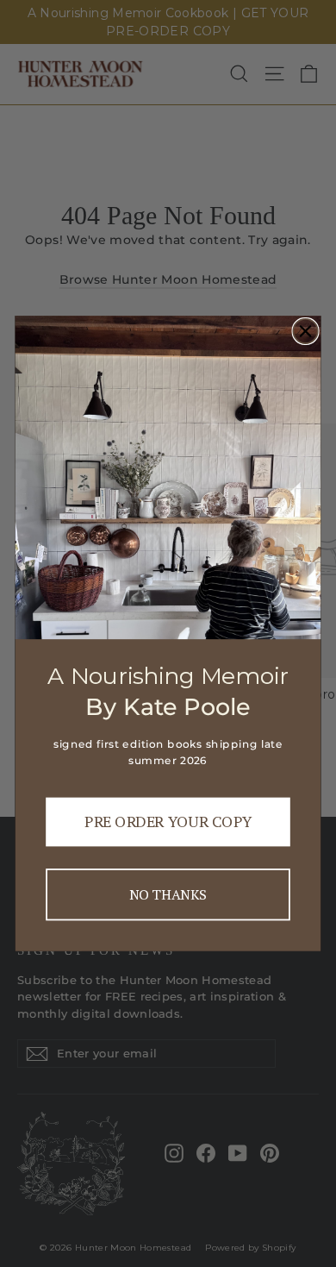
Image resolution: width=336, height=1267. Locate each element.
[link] (168, 477)
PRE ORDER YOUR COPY (168, 822)
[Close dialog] (305, 331)
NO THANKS (168, 895)
